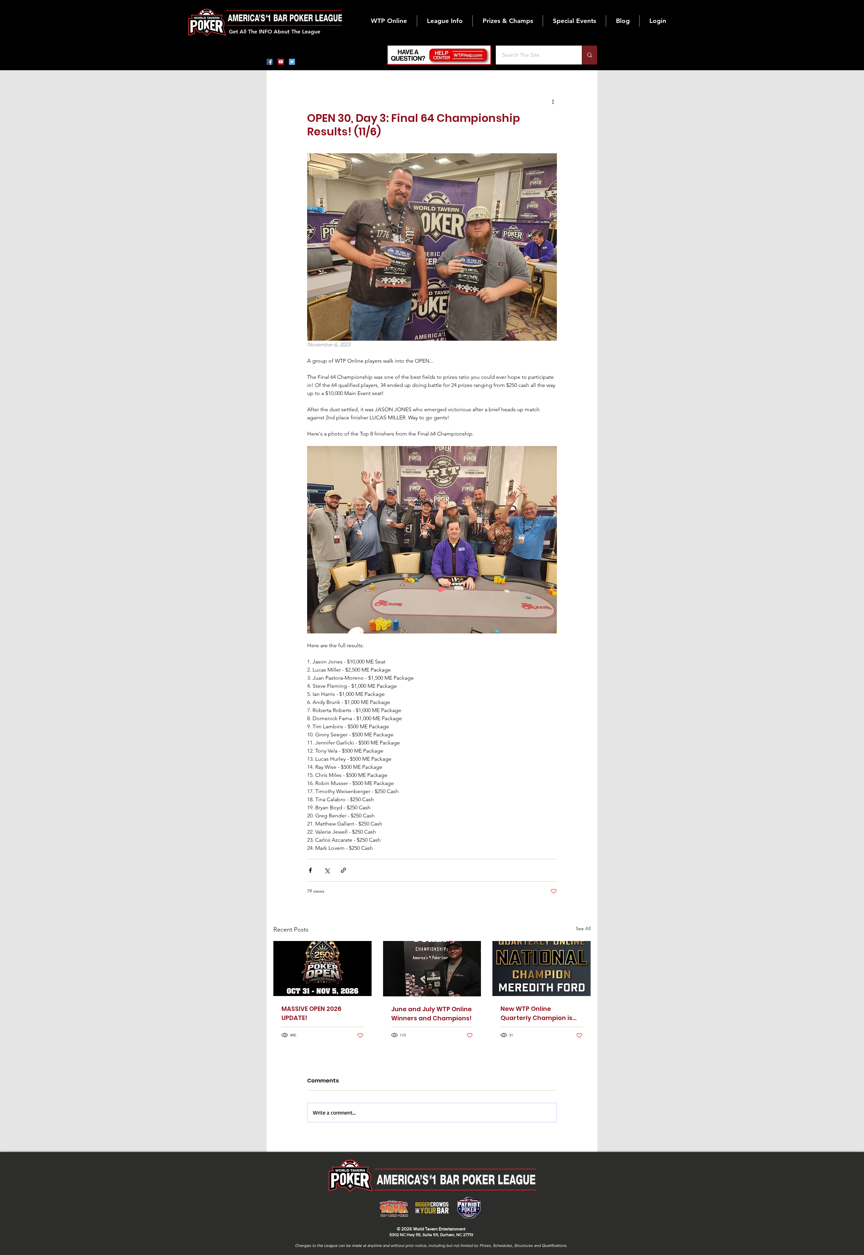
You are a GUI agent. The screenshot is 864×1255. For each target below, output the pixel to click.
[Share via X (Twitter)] (327, 870)
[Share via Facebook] (310, 870)
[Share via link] (343, 870)
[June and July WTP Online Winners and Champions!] (432, 968)
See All (583, 928)
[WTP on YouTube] (281, 62)
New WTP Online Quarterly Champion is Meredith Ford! (536, 1013)
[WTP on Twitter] (292, 62)
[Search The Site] (589, 55)
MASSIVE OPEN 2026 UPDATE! (311, 1013)
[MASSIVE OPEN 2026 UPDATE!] (322, 968)
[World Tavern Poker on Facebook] (270, 62)
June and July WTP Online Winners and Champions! (431, 1013)
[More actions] (553, 101)
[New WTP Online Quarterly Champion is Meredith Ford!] (541, 968)
